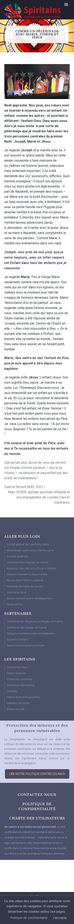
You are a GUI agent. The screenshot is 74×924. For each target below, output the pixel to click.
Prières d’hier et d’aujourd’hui (23, 697)
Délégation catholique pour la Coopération (31, 633)
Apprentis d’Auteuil (17, 639)
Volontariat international (21, 685)
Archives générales (18, 556)
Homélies (12, 691)
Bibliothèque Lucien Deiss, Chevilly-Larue (30, 550)
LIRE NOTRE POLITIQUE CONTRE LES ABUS (37, 774)
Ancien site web (15, 709)
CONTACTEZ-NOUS (37, 794)
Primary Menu (66, 4)
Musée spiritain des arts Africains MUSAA (31, 568)
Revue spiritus (15, 604)
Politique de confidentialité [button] (28, 918)
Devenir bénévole (16, 673)
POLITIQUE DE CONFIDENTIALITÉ (37, 806)
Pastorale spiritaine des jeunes (25, 586)
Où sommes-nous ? (17, 667)
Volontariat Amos (17, 592)
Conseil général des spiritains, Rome (28, 544)
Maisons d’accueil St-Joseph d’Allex (27, 574)
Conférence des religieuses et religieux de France (34, 621)
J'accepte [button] (60, 918)
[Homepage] (23, 10)
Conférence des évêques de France (26, 627)
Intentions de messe (18, 703)
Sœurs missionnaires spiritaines (26, 645)
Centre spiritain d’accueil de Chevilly (27, 562)
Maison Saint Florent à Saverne (25, 580)
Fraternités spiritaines (19, 679)
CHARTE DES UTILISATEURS (37, 818)
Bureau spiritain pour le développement (29, 598)
